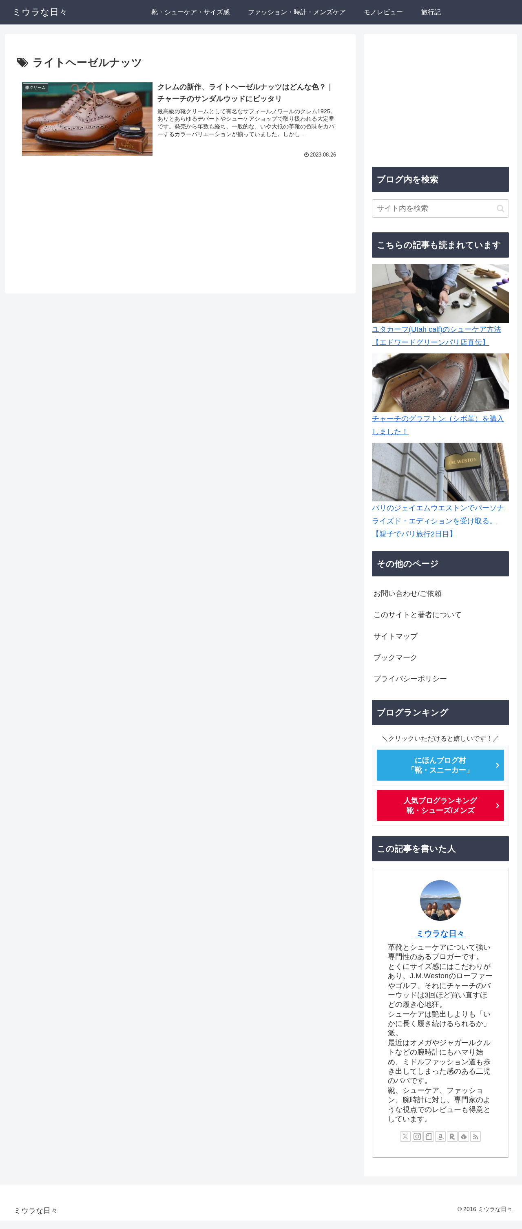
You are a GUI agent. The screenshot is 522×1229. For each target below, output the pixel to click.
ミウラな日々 (440, 933)
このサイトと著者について (418, 615)
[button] (500, 208)
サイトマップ (396, 636)
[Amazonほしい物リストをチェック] (440, 1136)
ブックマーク (396, 657)
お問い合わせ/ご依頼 (408, 593)
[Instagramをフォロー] (417, 1136)
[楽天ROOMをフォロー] (452, 1136)
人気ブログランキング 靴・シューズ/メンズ (440, 805)
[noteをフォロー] (428, 1136)
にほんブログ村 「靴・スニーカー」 (440, 765)
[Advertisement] (180, 226)
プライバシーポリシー (410, 679)
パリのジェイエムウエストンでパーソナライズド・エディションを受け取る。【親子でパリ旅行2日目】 (438, 521)
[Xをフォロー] (405, 1136)
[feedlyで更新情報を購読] (463, 1136)
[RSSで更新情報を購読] (475, 1136)
